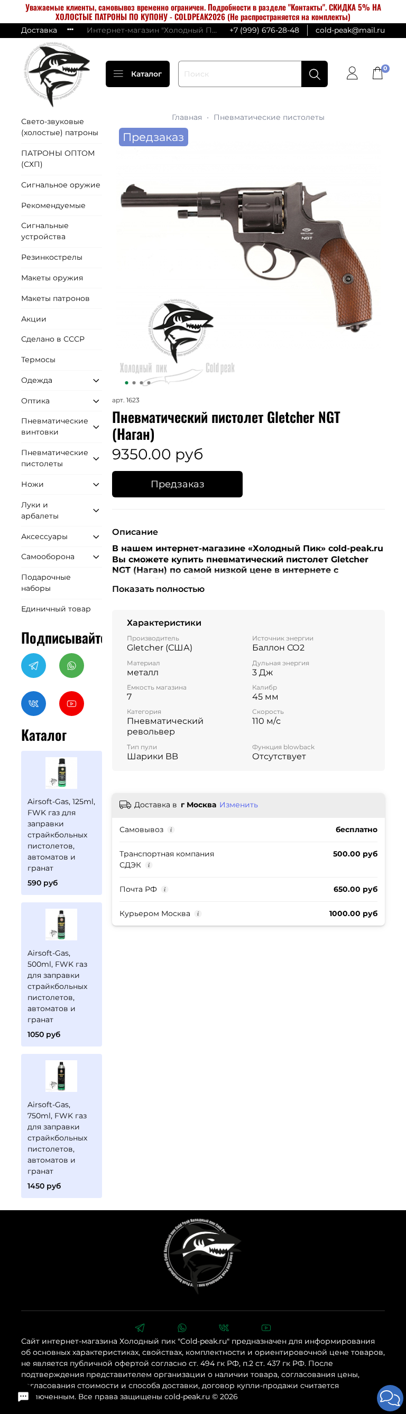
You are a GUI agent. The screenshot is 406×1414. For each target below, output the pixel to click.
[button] (390, 1398)
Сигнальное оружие (60, 185)
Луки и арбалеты (40, 510)
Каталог (146, 74)
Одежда (36, 380)
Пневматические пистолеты (269, 117)
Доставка (39, 30)
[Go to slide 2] (133, 382)
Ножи (32, 484)
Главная (187, 117)
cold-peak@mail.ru (350, 30)
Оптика (35, 401)
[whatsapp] (182, 1329)
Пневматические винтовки (54, 426)
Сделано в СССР (53, 339)
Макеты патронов (55, 298)
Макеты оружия (52, 277)
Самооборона (48, 556)
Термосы (38, 359)
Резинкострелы (51, 257)
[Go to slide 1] (126, 382)
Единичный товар (56, 609)
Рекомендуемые (53, 205)
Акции (34, 319)
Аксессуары (44, 536)
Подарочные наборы (46, 582)
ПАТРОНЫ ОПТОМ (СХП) (58, 158)
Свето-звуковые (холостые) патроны (59, 127)
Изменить (238, 804)
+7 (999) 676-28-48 (264, 30)
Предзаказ (178, 483)
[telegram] (139, 1329)
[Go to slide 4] (148, 382)
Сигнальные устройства (45, 231)
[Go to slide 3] (141, 382)
